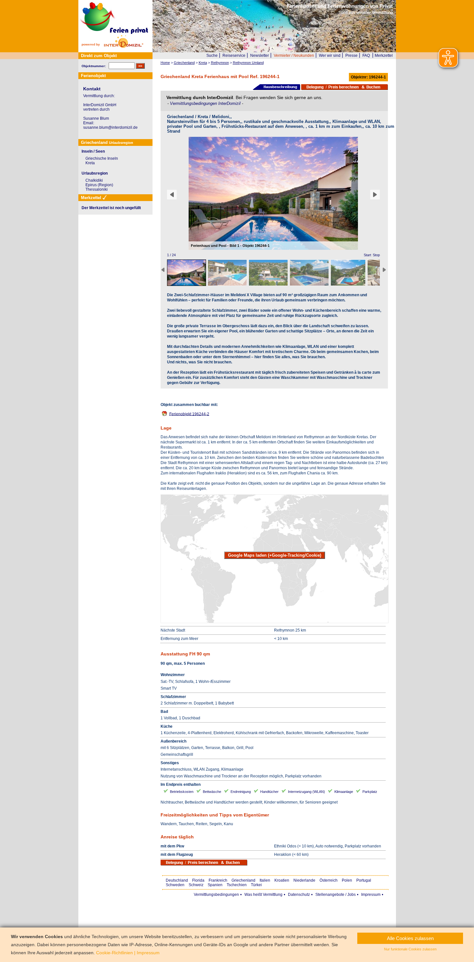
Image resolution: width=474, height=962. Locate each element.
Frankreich (218, 880)
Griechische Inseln (101, 158)
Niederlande (304, 880)
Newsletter (259, 55)
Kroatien (281, 880)
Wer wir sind (330, 55)
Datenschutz (299, 894)
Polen (347, 880)
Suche (212, 55)
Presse (351, 55)
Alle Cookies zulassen (410, 938)
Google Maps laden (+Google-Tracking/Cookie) (274, 555)
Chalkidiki (94, 180)
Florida (198, 880)
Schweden (175, 885)
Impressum (370, 894)
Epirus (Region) (99, 185)
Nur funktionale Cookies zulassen (410, 949)
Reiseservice (233, 55)
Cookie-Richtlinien (114, 952)
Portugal (363, 880)
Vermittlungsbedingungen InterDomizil (206, 103)
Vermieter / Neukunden (294, 55)
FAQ (366, 55)
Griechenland (243, 880)
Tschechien (237, 885)
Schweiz (196, 885)
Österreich (329, 880)
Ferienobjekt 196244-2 (189, 413)
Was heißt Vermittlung (263, 894)
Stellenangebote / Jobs (335, 894)
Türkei (256, 885)
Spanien (215, 885)
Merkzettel (384, 55)
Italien (265, 880)
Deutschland (177, 880)
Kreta (90, 163)
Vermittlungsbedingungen (216, 894)
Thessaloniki (96, 189)
